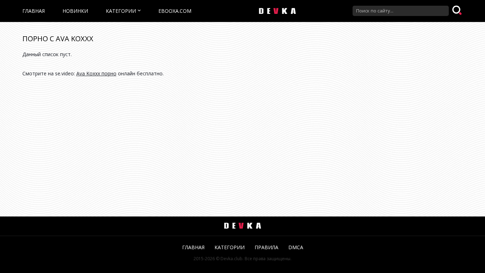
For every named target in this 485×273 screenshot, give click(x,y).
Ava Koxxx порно (96, 73)
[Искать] (457, 11)
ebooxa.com (174, 10)
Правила (266, 247)
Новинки (75, 10)
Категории (121, 10)
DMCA (295, 247)
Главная (33, 10)
